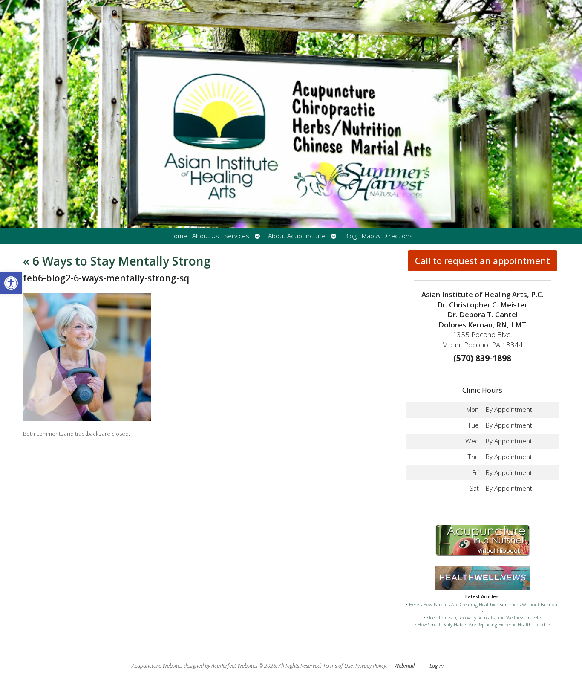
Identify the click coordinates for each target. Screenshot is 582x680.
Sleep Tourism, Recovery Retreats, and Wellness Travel (482, 617)
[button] (11, 283)
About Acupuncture (297, 235)
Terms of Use (338, 665)
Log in (436, 665)
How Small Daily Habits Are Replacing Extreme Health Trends (482, 624)
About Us (205, 235)
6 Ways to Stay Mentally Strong (117, 261)
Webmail (404, 665)
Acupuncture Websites (157, 665)
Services (236, 235)
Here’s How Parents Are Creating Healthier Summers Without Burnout (484, 604)
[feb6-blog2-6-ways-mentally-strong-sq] (87, 418)
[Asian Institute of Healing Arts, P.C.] (291, 114)
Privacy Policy (370, 665)
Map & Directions (387, 235)
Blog (350, 235)
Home (178, 235)
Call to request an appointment (482, 261)
